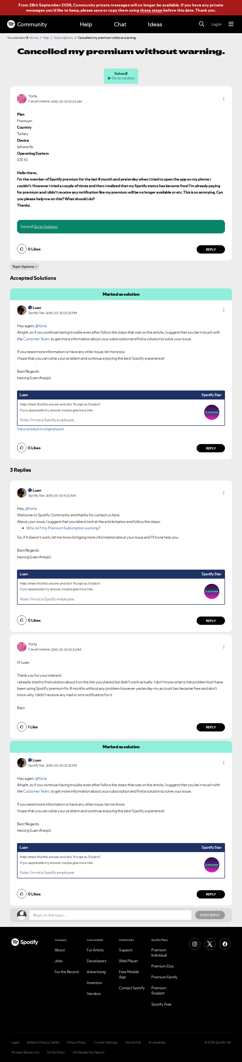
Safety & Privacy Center (43, 1042)
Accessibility (157, 1042)
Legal (15, 1042)
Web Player (128, 960)
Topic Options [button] (23, 266)
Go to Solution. (46, 226)
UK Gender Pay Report (88, 1052)
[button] (223, 98)
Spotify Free (161, 1004)
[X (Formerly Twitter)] (210, 944)
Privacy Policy (76, 1042)
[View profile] (21, 98)
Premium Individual (159, 952)
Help (86, 24)
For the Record (67, 971)
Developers (96, 960)
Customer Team (36, 338)
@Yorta (41, 325)
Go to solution (123, 78)
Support (126, 950)
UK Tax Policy (56, 1052)
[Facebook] (225, 944)
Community (32, 24)
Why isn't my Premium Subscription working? (63, 528)
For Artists (95, 950)
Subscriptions (63, 37)
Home (33, 37)
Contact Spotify (132, 987)
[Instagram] (194, 944)
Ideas (155, 24)
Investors (94, 982)
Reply (211, 249)
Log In (216, 24)
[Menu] (231, 24)
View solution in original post (40, 428)
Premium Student (158, 990)
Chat (120, 24)
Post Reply (210, 915)
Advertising (96, 971)
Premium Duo (162, 966)
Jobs (59, 960)
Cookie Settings (105, 1042)
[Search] (202, 24)
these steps (151, 10)
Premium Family (164, 977)
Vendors (94, 993)
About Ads (133, 1042)
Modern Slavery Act (25, 1052)
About (60, 950)
